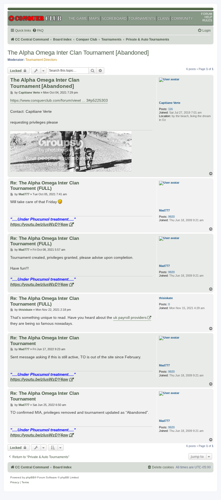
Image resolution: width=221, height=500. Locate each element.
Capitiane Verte (169, 102)
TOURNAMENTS (142, 18)
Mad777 (164, 210)
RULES (207, 20)
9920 (171, 216)
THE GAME (77, 18)
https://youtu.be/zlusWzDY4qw (39, 224)
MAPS (94, 18)
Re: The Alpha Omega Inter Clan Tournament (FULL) (44, 185)
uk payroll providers (130, 317)
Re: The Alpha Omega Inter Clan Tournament (44, 340)
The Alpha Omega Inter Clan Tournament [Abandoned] (78, 52)
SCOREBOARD (114, 18)
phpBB (30, 477)
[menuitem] (37, 30)
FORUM (206, 13)
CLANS (163, 18)
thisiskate (166, 298)
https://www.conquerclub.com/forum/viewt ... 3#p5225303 (59, 100)
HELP (208, 17)
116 (170, 109)
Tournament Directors (41, 60)
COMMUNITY (182, 18)
